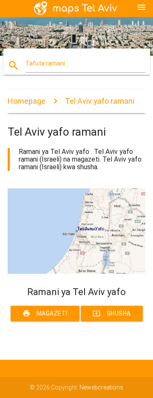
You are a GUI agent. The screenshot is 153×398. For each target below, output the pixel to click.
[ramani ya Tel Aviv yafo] (76, 271)
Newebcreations (101, 387)
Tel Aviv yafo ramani (99, 101)
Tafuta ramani (45, 63)
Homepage (26, 101)
